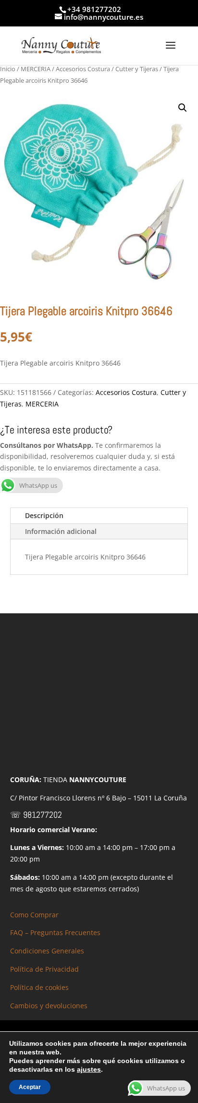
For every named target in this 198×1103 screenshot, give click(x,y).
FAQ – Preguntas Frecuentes (55, 932)
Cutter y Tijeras (136, 68)
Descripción (44, 515)
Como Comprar (34, 914)
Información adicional (61, 531)
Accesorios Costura (83, 68)
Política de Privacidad (44, 969)
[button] (182, 107)
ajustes (89, 1069)
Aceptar (30, 1087)
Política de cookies (39, 987)
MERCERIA (35, 68)
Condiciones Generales (47, 950)
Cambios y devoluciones (48, 1005)
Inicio (7, 68)
